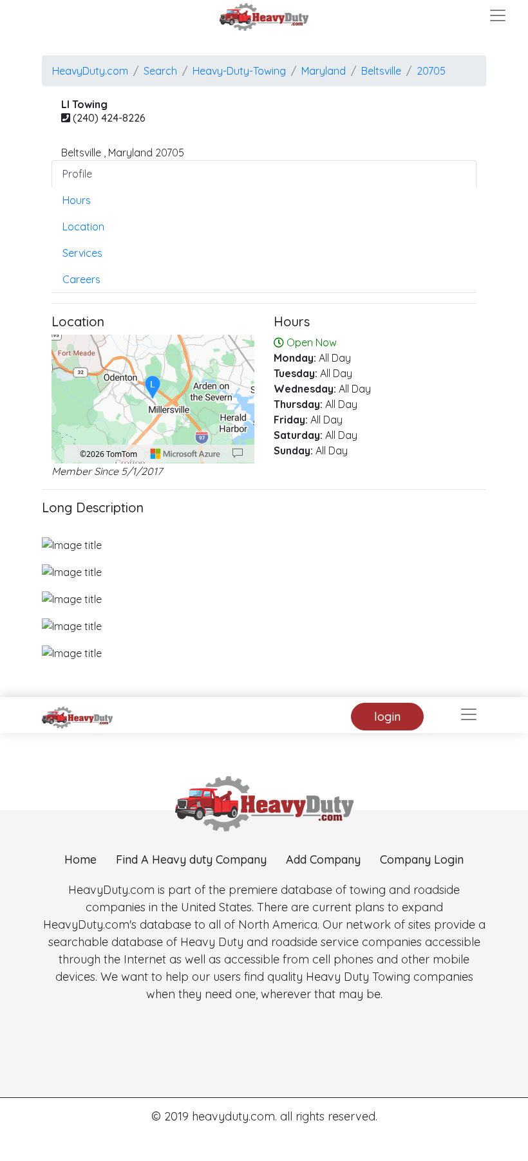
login (387, 716)
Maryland (323, 70)
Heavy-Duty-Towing (239, 70)
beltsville (381, 70)
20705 (431, 70)
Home (80, 859)
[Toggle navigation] (497, 15)
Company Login (422, 859)
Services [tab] (82, 252)
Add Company (323, 859)
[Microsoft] (185, 454)
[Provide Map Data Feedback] (237, 453)
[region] (153, 399)
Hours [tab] (76, 200)
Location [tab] (83, 226)
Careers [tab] (81, 279)
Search (160, 70)
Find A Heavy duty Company (191, 859)
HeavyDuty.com (90, 70)
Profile (77, 173)
